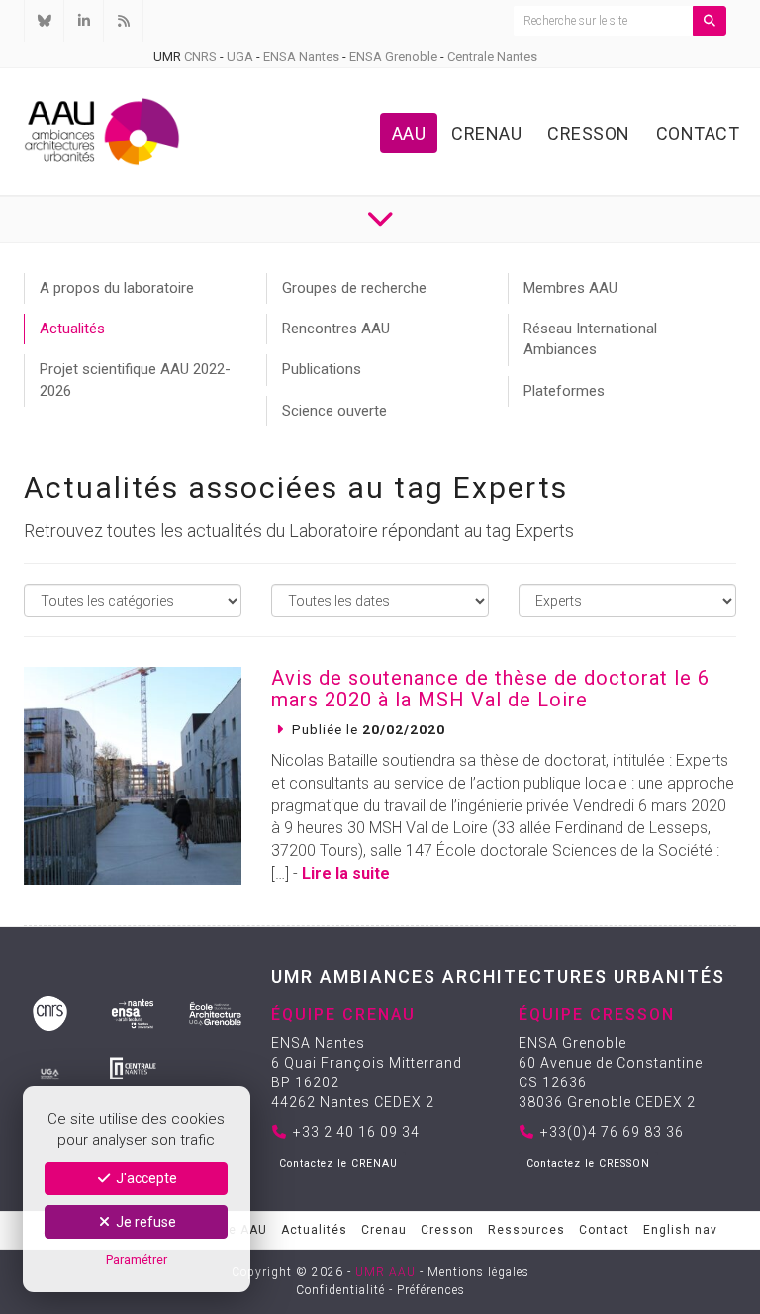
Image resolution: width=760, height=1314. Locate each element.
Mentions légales (478, 1272)
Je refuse (144, 1222)
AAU (409, 133)
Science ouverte (334, 411)
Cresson (588, 133)
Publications (321, 369)
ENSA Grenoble (393, 56)
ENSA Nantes (301, 56)
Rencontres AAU (336, 328)
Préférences (431, 1290)
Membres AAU (570, 288)
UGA (240, 56)
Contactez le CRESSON (588, 1163)
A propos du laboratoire (117, 288)
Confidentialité (340, 1290)
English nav (680, 1230)
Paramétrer (136, 1259)
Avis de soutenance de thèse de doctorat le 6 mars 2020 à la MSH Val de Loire (490, 688)
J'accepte (145, 1178)
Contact (698, 133)
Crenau (486, 133)
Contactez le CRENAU (338, 1163)
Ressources (526, 1230)
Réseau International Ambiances (590, 339)
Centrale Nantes (492, 56)
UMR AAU (385, 1272)
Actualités (72, 328)
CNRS (200, 56)
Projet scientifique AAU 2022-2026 (135, 379)
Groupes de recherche (354, 288)
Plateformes (564, 391)
